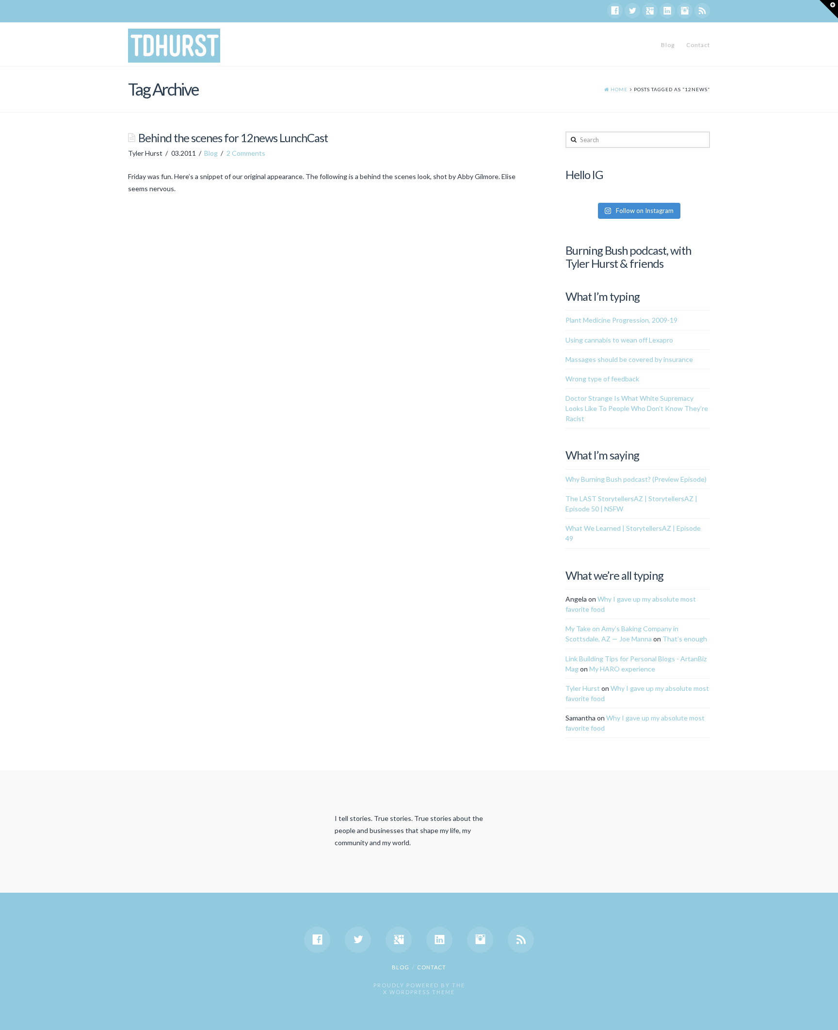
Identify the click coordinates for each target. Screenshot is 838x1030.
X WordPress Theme (419, 992)
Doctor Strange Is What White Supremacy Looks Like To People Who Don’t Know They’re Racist (636, 408)
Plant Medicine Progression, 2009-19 (621, 320)
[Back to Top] (824, 1016)
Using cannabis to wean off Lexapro (619, 340)
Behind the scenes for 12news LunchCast (233, 138)
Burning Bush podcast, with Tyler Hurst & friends (628, 257)
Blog (668, 45)
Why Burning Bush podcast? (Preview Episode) (636, 479)
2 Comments (245, 153)
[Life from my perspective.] (174, 46)
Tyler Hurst (582, 688)
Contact (698, 45)
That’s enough (684, 639)
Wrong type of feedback (602, 379)
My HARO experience (622, 669)
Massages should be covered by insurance (629, 359)
